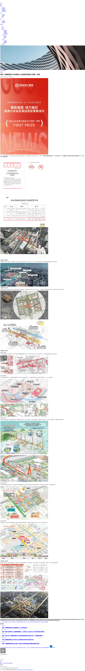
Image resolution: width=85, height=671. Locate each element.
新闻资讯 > (4, 70)
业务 (3, 28)
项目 (3, 29)
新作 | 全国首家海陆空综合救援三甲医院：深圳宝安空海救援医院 (37, 647)
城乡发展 (3, 8)
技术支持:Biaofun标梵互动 (29, 669)
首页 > (1, 70)
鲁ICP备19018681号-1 (21, 669)
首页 (1, 3)
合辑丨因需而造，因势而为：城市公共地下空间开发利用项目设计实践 (12, 647)
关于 (1, 4)
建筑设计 (3, 7)
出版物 (3, 15)
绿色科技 (3, 9)
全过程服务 (4, 10)
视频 (3, 16)
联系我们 (1, 24)
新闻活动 (3, 14)
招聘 (3, 39)
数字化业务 (4, 11)
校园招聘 (3, 22)
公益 (3, 17)
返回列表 (53, 647)
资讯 (7, 663)
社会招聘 (3, 21)
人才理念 (3, 20)
